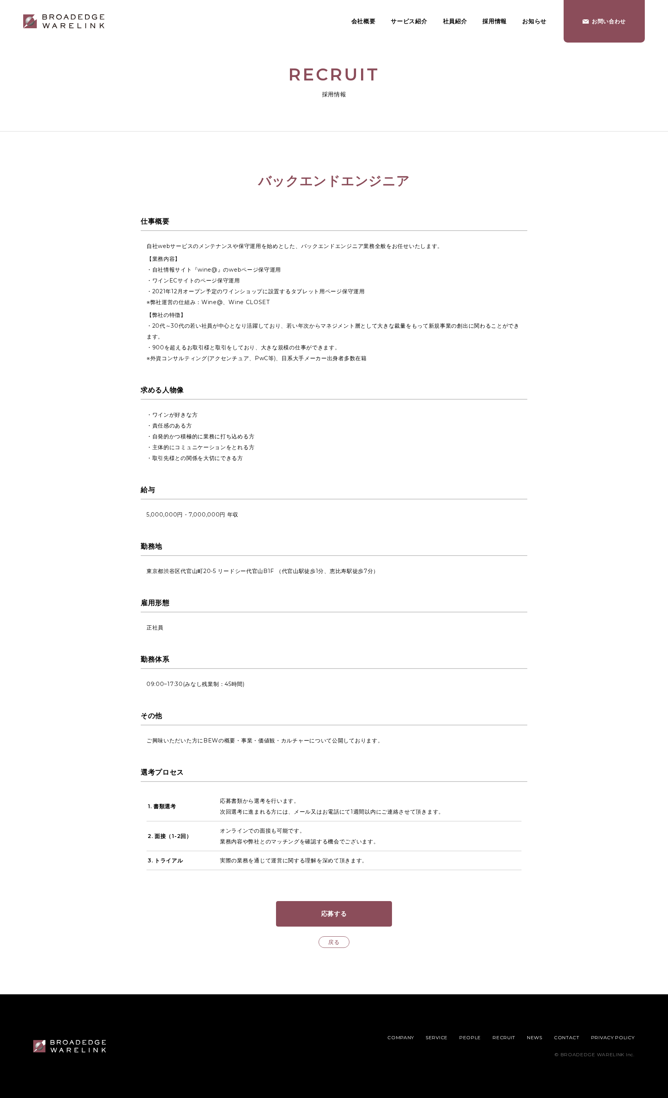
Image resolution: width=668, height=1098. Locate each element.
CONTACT (566, 1037)
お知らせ (534, 21)
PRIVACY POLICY (613, 1037)
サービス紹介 (409, 21)
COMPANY (400, 1037)
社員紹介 (455, 21)
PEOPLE (470, 1037)
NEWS (534, 1037)
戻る (333, 942)
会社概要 (363, 21)
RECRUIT (503, 1037)
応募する (334, 913)
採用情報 (494, 21)
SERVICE (437, 1037)
